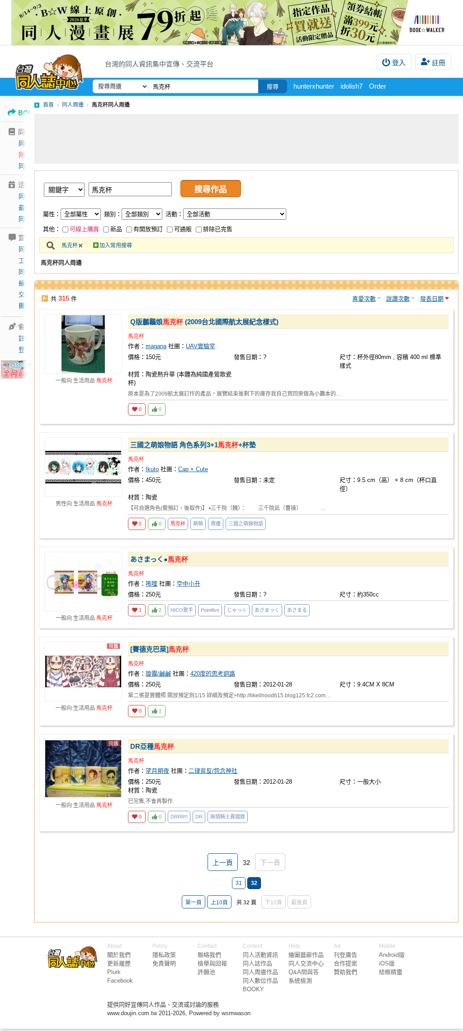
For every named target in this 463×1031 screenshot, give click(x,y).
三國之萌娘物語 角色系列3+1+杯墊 (193, 445)
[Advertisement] (246, 138)
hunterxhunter (313, 86)
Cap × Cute (193, 469)
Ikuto (152, 469)
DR (199, 816)
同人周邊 (73, 105)
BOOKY (253, 989)
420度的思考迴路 (212, 673)
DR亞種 (152, 746)
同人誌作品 (257, 963)
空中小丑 (188, 583)
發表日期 (432, 298)
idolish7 (351, 86)
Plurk (114, 972)
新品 (116, 229)
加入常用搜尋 (115, 245)
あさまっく (267, 610)
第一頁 (193, 902)
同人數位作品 (260, 980)
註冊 (438, 62)
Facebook (120, 980)
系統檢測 (300, 980)
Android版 (392, 954)
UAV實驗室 (200, 346)
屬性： (52, 214)
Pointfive (210, 610)
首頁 (48, 105)
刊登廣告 (345, 954)
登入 (399, 62)
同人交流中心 (306, 963)
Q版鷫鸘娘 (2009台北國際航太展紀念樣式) (204, 322)
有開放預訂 (148, 229)
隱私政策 (164, 954)
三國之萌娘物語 (245, 523)
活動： (174, 214)
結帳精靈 (390, 972)
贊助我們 (345, 972)
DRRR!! (179, 816)
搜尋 (273, 86)
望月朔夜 (157, 770)
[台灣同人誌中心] (49, 70)
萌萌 (198, 523)
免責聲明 (164, 963)
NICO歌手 (181, 610)
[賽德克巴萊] (159, 649)
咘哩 (151, 583)
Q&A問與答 (303, 972)
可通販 (183, 229)
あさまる (297, 610)
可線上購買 (84, 229)
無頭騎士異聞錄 (227, 816)
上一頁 (223, 862)
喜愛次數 (364, 298)
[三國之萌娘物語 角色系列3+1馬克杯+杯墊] (83, 467)
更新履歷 (119, 963)
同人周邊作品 (260, 972)
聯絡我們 (209, 954)
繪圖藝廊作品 (306, 954)
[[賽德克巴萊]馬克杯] (83, 671)
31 (239, 883)
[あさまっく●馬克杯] (83, 581)
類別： (113, 214)
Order (377, 86)
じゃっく (237, 610)
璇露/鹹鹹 (158, 673)
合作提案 (345, 963)
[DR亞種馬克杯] (83, 769)
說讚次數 (398, 298)
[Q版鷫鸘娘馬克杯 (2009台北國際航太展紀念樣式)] (83, 344)
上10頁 (219, 902)
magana (156, 346)
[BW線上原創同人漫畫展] (231, 22)
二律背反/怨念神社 (213, 770)
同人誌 (28, 143)
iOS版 (387, 963)
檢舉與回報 (212, 963)
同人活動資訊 (260, 954)
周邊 (216, 523)
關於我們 (119, 954)
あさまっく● (159, 559)
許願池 (206, 972)
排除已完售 (217, 229)
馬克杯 (69, 245)
